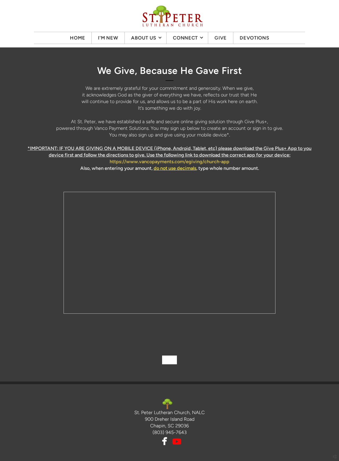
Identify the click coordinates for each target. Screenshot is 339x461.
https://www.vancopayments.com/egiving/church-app (169, 162)
